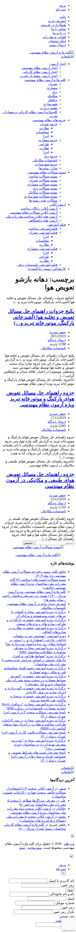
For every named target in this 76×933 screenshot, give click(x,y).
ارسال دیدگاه (57, 340)
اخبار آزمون (58, 64)
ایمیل (70, 898)
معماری (51, 88)
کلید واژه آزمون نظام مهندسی (45, 80)
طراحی (44, 144)
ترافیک (52, 100)
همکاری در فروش (53, 25)
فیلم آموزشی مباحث (42, 228)
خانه (63, 17)
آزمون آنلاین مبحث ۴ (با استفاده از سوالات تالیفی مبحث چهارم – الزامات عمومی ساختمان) (34, 792)
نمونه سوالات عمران (43, 180)
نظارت (44, 128)
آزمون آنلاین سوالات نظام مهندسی (33, 212)
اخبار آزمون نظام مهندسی (39, 68)
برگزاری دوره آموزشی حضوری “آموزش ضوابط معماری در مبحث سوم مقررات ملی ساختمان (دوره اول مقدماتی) (35, 680)
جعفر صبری (57, 332)
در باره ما (59, 33)
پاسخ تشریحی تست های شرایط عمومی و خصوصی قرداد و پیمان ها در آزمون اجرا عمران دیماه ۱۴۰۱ (37, 756)
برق (54, 92)
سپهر (62, 788)
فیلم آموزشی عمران (43, 232)
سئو (22, 847)
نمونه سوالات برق (45, 188)
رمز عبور (67, 885)
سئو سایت (34, 847)
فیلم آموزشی (56, 224)
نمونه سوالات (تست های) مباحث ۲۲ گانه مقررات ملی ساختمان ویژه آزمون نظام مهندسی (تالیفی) (38, 583)
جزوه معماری (47, 140)
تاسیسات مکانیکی (44, 160)
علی (63, 800)
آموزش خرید (57, 21)
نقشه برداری (48, 108)
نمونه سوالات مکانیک (42, 192)
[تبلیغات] (67, 56)
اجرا (46, 136)
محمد (62, 816)
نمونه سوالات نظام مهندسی (46, 172)
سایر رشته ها (48, 168)
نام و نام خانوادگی (62, 894)
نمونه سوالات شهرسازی (40, 196)
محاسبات (42, 132)
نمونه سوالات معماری (42, 184)
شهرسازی (50, 104)
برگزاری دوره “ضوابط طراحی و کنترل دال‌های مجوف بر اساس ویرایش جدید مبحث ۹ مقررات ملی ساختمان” (34, 660)
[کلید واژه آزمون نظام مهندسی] (51, 52)
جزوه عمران (48, 124)
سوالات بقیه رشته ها (43, 200)
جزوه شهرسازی (46, 164)
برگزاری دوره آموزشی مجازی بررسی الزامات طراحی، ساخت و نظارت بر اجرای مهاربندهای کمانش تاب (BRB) (34, 724)
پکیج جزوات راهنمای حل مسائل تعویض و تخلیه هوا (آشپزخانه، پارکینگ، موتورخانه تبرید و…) (41, 317)
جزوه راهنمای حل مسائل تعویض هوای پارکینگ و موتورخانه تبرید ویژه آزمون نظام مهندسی (40, 398)
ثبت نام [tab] (61, 869)
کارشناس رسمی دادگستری (46, 269)
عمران (52, 84)
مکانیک (52, 96)
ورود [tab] (62, 865)
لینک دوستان (57, 41)
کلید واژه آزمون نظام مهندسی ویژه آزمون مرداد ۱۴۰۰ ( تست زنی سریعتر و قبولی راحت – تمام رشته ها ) (34, 596)
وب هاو (69, 843)
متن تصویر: (66, 916)
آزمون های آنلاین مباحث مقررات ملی (31, 216)
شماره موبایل (65, 903)
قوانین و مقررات (54, 37)
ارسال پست (57, 45)
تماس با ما (58, 29)
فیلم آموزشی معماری (42, 248)
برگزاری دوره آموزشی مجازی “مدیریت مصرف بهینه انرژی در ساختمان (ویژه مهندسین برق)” (38, 744)
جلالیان (61, 808)
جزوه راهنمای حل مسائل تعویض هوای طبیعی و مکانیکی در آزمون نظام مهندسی (40, 480)
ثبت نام (61, 9)
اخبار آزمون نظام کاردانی (39, 72)
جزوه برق (50, 156)
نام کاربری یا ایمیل (61, 880)
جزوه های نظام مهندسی (49, 120)
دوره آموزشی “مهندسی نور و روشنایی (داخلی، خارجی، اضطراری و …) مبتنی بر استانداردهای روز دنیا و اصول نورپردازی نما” (35, 640)
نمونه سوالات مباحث (43, 176)
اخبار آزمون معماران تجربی (38, 76)
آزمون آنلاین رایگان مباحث (39, 208)
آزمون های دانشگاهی (42, 220)
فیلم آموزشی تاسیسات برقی (37, 265)
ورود (62, 5)
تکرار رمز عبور (63, 912)
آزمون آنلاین (57, 204)
